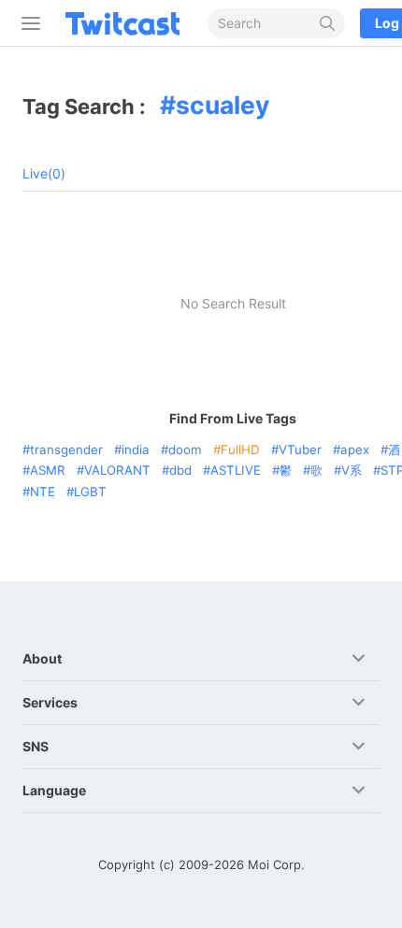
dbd (180, 470)
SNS (35, 746)
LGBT (90, 491)
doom (185, 449)
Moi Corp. (276, 864)
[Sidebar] (27, 23)
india (136, 449)
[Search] (327, 23)
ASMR (47, 470)
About (42, 658)
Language (54, 790)
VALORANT (117, 470)
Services (50, 702)
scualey (222, 105)
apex (354, 449)
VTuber (300, 449)
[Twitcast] (126, 23)
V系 (351, 470)
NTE (42, 491)
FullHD (240, 449)
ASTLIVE (235, 470)
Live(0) (43, 173)
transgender (66, 449)
